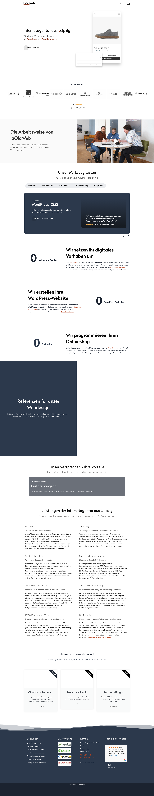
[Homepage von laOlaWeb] (29, 3)
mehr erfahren (77, 704)
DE (121, 3)
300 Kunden (74, 263)
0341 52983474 (85, 755)
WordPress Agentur (34, 743)
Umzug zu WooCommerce (36, 763)
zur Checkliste (40, 706)
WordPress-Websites (117, 267)
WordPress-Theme (67, 312)
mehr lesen (114, 755)
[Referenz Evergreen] (115, 410)
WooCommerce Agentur (35, 750)
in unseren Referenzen (55, 417)
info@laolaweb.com (87, 757)
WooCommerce (113, 348)
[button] (123, 236)
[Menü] (128, 3)
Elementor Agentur (33, 746)
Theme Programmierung (36, 756)
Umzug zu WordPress (34, 759)
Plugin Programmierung (35, 753)
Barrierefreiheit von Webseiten (100, 637)
